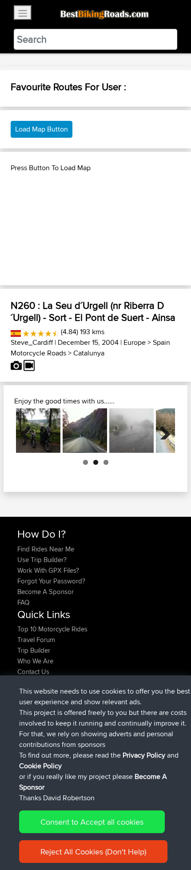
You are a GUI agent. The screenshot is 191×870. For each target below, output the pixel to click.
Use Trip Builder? (42, 559)
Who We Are (35, 661)
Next (162, 430)
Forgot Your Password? (51, 581)
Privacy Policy (144, 755)
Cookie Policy (40, 766)
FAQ (23, 602)
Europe (134, 342)
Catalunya (88, 353)
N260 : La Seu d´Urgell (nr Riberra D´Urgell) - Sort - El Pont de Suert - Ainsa (93, 311)
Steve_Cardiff (32, 342)
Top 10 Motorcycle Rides (52, 629)
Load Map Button (41, 129)
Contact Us (33, 671)
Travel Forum (36, 639)
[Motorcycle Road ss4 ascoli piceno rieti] (85, 430)
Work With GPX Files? (48, 570)
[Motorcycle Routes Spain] (16, 332)
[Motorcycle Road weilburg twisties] (38, 430)
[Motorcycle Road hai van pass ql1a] (131, 430)
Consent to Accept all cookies (91, 821)
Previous (29, 430)
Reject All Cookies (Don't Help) (93, 851)
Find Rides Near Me (45, 549)
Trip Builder (33, 650)
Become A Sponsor (45, 591)
